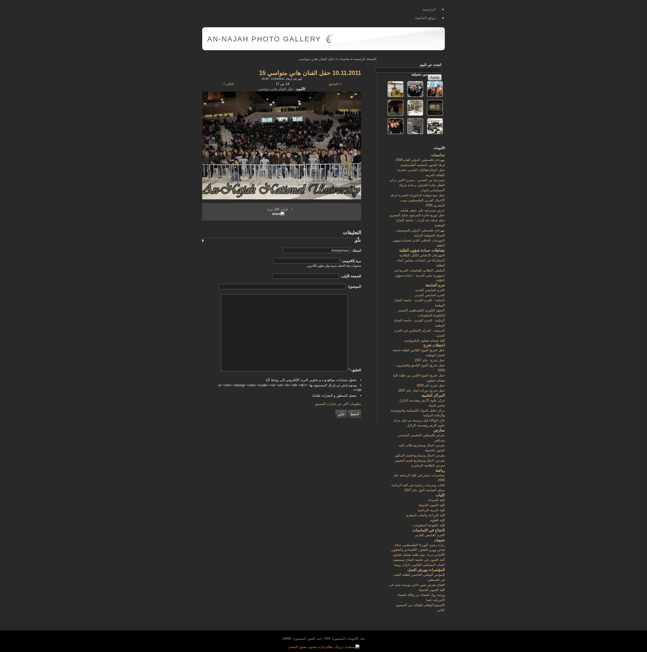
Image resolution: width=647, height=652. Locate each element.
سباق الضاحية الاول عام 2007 (424, 490)
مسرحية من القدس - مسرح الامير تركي (417, 180)
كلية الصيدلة (436, 500)
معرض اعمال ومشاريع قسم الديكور (420, 455)
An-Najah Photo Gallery (264, 39)
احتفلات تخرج (434, 345)
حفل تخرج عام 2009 (431, 385)
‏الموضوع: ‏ (354, 286)
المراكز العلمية (433, 395)
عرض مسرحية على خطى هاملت (422, 210)
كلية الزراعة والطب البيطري (425, 515)
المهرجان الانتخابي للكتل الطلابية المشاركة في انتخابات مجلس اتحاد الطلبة (421, 260)
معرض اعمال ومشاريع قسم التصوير (420, 460)
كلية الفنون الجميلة (432, 505)
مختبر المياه (436, 405)
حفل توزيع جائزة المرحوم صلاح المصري (417, 215)
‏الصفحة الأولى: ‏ (350, 276)
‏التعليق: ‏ (355, 370)
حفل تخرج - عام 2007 (429, 360)
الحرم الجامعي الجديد (430, 290)
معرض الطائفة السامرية (428, 465)
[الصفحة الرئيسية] (330, 42)
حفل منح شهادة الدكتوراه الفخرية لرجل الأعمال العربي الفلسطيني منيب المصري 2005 (417, 200)
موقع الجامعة (425, 18)
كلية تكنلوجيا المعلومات (429, 525)
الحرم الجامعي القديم (430, 295)
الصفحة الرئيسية (365, 59)
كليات (440, 495)
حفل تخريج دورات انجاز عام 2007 (421, 390)
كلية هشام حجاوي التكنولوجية (424, 340)
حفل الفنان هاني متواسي (316, 59)
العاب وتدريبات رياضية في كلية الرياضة (418, 485)
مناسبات (344, 59)
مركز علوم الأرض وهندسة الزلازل (422, 400)
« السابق (335, 84)
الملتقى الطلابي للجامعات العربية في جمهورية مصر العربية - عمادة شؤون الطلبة (419, 275)
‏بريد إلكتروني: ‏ (351, 261)
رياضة (440, 470)
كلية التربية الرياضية (431, 510)
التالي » (228, 84)
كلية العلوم (437, 520)
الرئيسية (429, 9)
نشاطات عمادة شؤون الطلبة (422, 250)
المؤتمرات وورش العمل (426, 569)
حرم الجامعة (435, 285)
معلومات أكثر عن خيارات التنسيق (338, 404)
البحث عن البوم (431, 65)
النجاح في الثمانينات (428, 530)
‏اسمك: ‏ (356, 250)
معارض (439, 430)
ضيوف (439, 540)
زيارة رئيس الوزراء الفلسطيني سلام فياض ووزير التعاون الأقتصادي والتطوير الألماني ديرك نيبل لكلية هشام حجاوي (418, 550)
